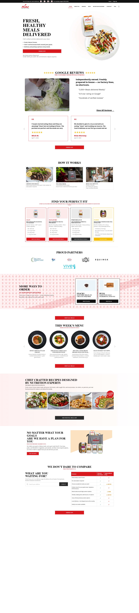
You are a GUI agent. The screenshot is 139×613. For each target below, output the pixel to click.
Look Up (63, 484)
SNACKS (84, 6)
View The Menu (33, 453)
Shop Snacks (86, 301)
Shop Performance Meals (80, 239)
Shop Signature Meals (58, 239)
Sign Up (115, 1)
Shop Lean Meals (36, 239)
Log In (109, 1)
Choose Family (103, 239)
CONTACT (109, 6)
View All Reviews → (105, 110)
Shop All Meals (69, 318)
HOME (70, 6)
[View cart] (118, 6)
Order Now (42, 51)
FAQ (115, 6)
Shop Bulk (109, 301)
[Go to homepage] (25, 6)
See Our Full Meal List (69, 418)
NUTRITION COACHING (98, 6)
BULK (89, 6)
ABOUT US (76, 6)
